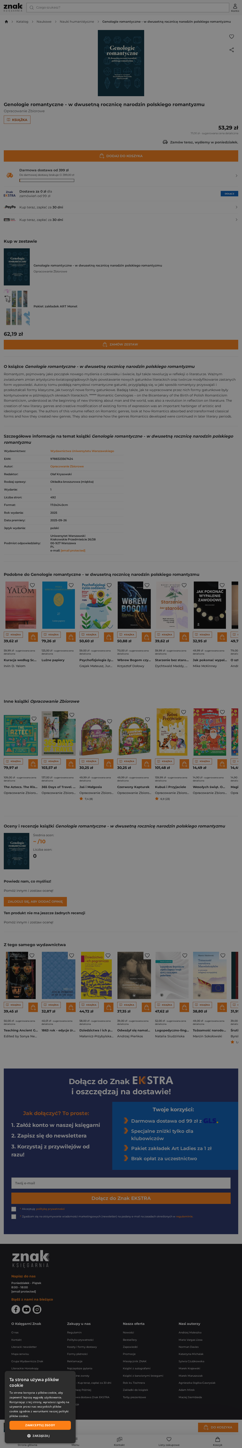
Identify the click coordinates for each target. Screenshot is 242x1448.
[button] (40, 1436)
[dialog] (40, 1407)
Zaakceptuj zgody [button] (40, 1425)
